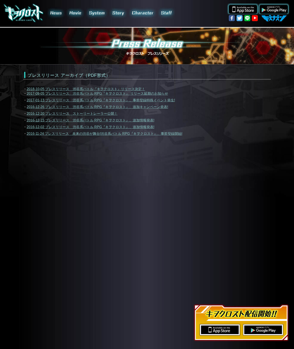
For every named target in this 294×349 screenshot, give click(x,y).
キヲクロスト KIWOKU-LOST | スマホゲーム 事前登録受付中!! (23, 13)
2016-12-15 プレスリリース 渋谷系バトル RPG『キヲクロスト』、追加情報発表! (90, 120)
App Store (242, 8)
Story (118, 13)
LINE (247, 18)
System (97, 13)
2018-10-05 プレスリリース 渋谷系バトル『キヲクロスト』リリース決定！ (86, 89)
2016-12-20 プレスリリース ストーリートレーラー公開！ (72, 113)
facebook (232, 18)
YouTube (255, 18)
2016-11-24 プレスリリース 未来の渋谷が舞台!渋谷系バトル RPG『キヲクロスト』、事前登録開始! (104, 133)
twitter (239, 18)
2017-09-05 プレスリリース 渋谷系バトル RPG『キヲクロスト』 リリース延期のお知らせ (97, 93)
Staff (166, 13)
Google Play (273, 8)
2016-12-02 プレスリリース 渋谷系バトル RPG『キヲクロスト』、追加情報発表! (90, 127)
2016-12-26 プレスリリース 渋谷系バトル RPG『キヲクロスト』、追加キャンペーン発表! (97, 107)
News (56, 13)
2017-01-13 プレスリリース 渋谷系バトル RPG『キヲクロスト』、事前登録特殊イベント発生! (101, 100)
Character (143, 13)
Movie (76, 13)
